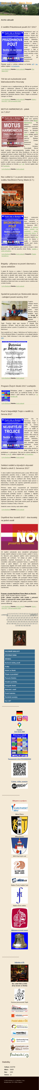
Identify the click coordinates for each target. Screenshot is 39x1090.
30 (11, 617)
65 (37, 621)
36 (27, 617)
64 (34, 621)
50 (30, 619)
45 (17, 619)
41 (7, 619)
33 (19, 617)
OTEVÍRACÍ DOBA (11, 655)
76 (33, 623)
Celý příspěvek (6, 69)
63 (32, 621)
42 (10, 619)
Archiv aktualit (20, 69)
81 (22, 625)
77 (36, 623)
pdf (23, 164)
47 (23, 619)
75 (30, 623)
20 (17, 615)
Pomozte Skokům (10, 678)
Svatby (7, 666)
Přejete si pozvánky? (11, 674)
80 (19, 625)
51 (33, 619)
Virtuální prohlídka (11, 682)
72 (23, 623)
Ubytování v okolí (10, 689)
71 (20, 623)
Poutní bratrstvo (10, 693)
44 (15, 619)
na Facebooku (29, 454)
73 (25, 623)
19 (15, 615)
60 (24, 621)
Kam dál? (8, 701)
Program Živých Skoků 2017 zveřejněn (18, 386)
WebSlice (18, 1080)
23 (25, 615)
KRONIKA (8, 659)
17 (10, 615)
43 (12, 619)
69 (15, 623)
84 (29, 625)
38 (32, 617)
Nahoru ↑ (20, 1082)
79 (16, 625)
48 (25, 619)
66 (7, 623)
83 (27, 625)
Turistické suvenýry (11, 697)
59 (21, 621)
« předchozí (4, 614)
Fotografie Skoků (10, 685)
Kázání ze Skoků (10, 670)
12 (29, 613)
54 (8, 621)
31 (14, 617)
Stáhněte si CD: (19, 962)
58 (19, 621)
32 (16, 617)
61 (27, 621)
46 (20, 619)
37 (29, 617)
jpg (20, 164)
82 (24, 625)
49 (28, 619)
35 (24, 617)
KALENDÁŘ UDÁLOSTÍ (12, 651)
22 (23, 615)
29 (8, 617)
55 (11, 621)
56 (14, 621)
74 (28, 623)
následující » (34, 614)
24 (28, 615)
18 (12, 615)
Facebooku (6, 166)
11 (27, 613)
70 (17, 623)
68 (12, 623)
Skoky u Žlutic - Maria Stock (16, 2)
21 (20, 615)
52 (36, 619)
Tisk (23, 1080)
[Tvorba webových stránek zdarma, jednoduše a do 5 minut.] (15, 1080)
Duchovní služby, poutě (12, 663)
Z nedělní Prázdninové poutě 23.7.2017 (19, 27)
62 (29, 621)
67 (10, 623)
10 (24, 613)
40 (37, 617)
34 (21, 617)
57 (16, 621)
